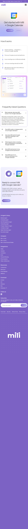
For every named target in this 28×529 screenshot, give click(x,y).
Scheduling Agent (4, 219)
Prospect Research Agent (6, 226)
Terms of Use (15, 311)
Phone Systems (4, 259)
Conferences (3, 267)
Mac (2, 286)
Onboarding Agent (5, 223)
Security (9, 311)
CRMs (2, 248)
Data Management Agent (6, 222)
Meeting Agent (4, 218)
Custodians (3, 253)
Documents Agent (5, 232)
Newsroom (3, 269)
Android (2, 280)
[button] (25, 4)
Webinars (3, 273)
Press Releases (4, 271)
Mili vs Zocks (3, 240)
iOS (1, 282)
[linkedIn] (1, 294)
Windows (3, 284)
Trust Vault (3, 311)
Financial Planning (5, 257)
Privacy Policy (22, 311)
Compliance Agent (5, 228)
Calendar (3, 251)
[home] (3, 5)
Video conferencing (5, 261)
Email (2, 255)
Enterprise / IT (4, 288)
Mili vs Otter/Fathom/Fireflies (7, 242)
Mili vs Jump (3, 238)
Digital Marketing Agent (6, 230)
